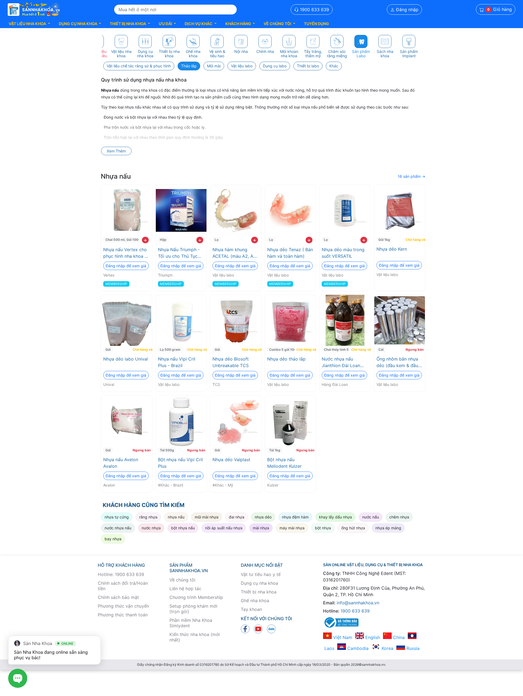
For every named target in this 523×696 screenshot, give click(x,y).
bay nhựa (113, 538)
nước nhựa (151, 528)
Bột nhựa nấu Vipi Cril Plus (180, 463)
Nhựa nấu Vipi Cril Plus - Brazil (176, 362)
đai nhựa (236, 517)
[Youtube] (258, 628)
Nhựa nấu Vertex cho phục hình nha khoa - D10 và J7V (125, 253)
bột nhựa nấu (183, 528)
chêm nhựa (399, 517)
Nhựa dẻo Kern (391, 249)
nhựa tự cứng (117, 517)
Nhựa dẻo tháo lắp (286, 359)
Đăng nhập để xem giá (126, 265)
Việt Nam (342, 637)
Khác (333, 66)
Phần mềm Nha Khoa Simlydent (190, 622)
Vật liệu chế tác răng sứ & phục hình (139, 66)
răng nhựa (148, 517)
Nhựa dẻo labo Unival (125, 359)
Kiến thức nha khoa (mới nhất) (194, 637)
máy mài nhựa (292, 528)
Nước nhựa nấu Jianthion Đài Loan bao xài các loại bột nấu (342, 362)
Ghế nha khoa (255, 600)
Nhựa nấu (116, 176)
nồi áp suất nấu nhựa (223, 528)
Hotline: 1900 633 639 (121, 574)
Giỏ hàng (499, 9)
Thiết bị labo (308, 66)
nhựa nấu (176, 517)
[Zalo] (271, 628)
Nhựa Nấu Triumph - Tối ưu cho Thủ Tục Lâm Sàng (179, 253)
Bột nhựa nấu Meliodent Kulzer (284, 463)
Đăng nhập (406, 9)
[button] (29, 23)
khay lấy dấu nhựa (335, 517)
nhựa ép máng (388, 528)
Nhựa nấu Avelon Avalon (120, 463)
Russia (412, 648)
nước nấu (370, 517)
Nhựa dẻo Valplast (231, 459)
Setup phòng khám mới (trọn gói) (193, 608)
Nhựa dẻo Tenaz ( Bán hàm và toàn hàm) (290, 253)
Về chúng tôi (182, 580)
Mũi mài (214, 66)
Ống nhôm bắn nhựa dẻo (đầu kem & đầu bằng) (397, 362)
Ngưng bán (415, 349)
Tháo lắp (189, 66)
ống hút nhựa (353, 528)
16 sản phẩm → (411, 176)
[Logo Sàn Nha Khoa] (34, 9)
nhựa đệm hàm (295, 517)
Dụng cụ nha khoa (259, 583)
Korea (386, 648)
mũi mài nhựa (206, 517)
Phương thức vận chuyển (123, 606)
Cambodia (357, 648)
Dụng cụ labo (275, 66)
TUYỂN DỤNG (316, 23)
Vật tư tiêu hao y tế (261, 574)
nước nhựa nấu (118, 528)
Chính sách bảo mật (118, 597)
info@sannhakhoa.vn (358, 602)
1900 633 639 (314, 9)
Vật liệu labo (242, 66)
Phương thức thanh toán (123, 614)
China (398, 637)
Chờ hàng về (415, 240)
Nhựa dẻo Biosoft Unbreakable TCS (230, 362)
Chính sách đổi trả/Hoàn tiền (123, 585)
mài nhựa (261, 528)
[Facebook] (245, 628)
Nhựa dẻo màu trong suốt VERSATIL (343, 253)
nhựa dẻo (263, 517)
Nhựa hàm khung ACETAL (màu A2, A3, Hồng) (234, 253)
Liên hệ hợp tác (185, 588)
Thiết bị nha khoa (258, 592)
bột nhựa (323, 528)
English (372, 637)
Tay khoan (251, 609)
